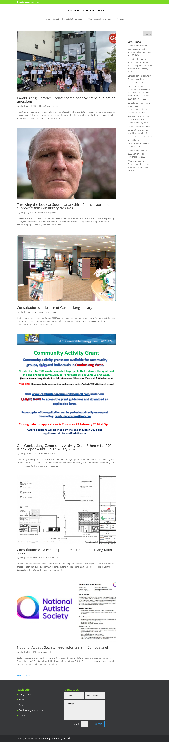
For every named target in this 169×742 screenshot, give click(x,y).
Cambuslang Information (99, 19)
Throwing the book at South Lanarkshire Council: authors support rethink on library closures (63, 206)
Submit (97, 724)
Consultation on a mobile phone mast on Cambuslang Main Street (64, 551)
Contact (120, 19)
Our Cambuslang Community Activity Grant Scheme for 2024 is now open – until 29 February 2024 (65, 447)
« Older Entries (23, 675)
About (56, 19)
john (22, 106)
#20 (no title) (25, 694)
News (47, 19)
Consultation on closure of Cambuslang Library (54, 307)
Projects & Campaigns (72, 19)
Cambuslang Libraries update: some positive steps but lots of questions (66, 100)
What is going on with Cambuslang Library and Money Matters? (139, 164)
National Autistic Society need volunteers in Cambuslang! (62, 647)
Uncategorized (51, 106)
